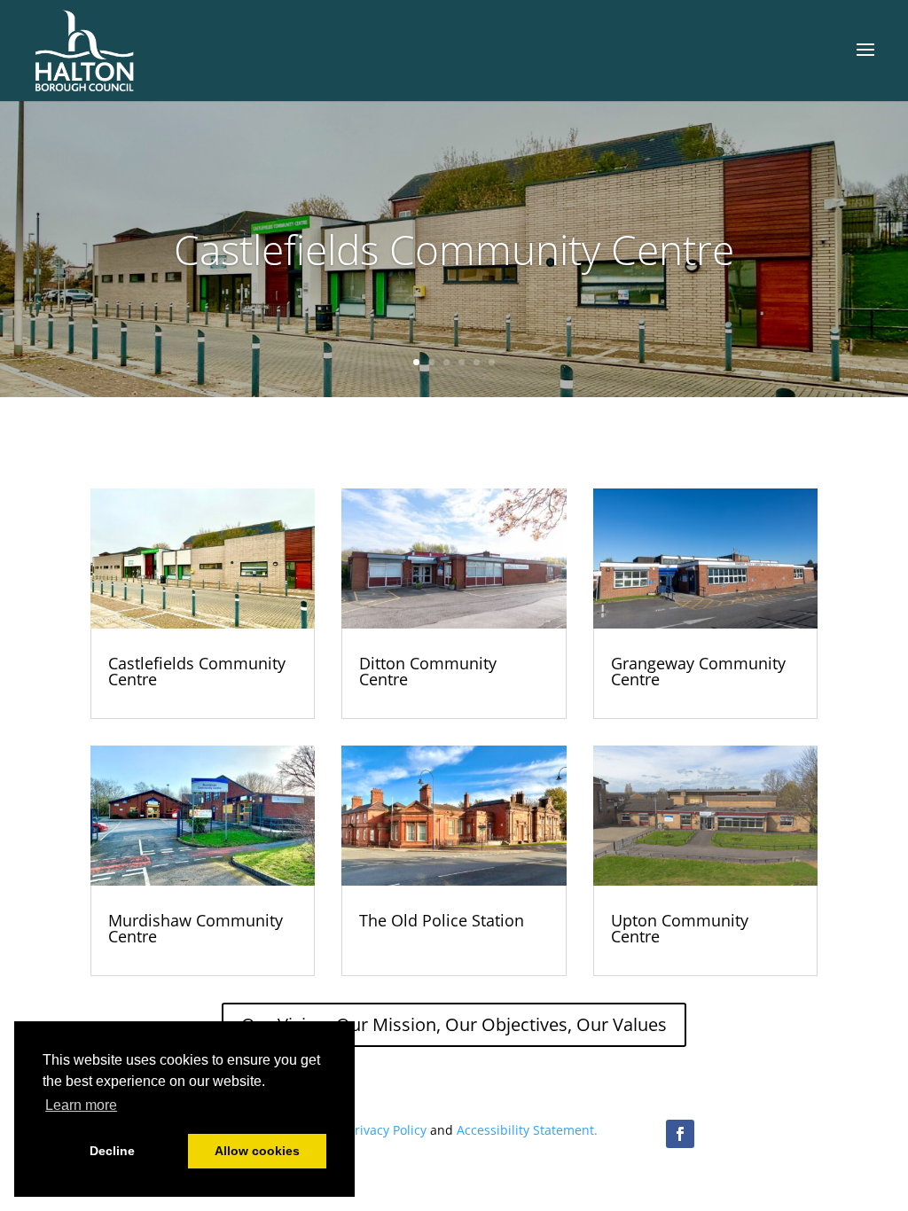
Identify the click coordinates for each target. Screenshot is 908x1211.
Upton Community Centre (679, 928)
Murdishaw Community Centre (195, 928)
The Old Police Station (441, 920)
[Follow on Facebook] (680, 1134)
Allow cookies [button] (257, 1151)
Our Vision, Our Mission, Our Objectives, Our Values (454, 1024)
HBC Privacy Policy (373, 1129)
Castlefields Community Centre (454, 249)
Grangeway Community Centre (698, 671)
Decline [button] (112, 1151)
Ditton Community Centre (428, 671)
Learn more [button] (81, 1105)
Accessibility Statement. (527, 1129)
